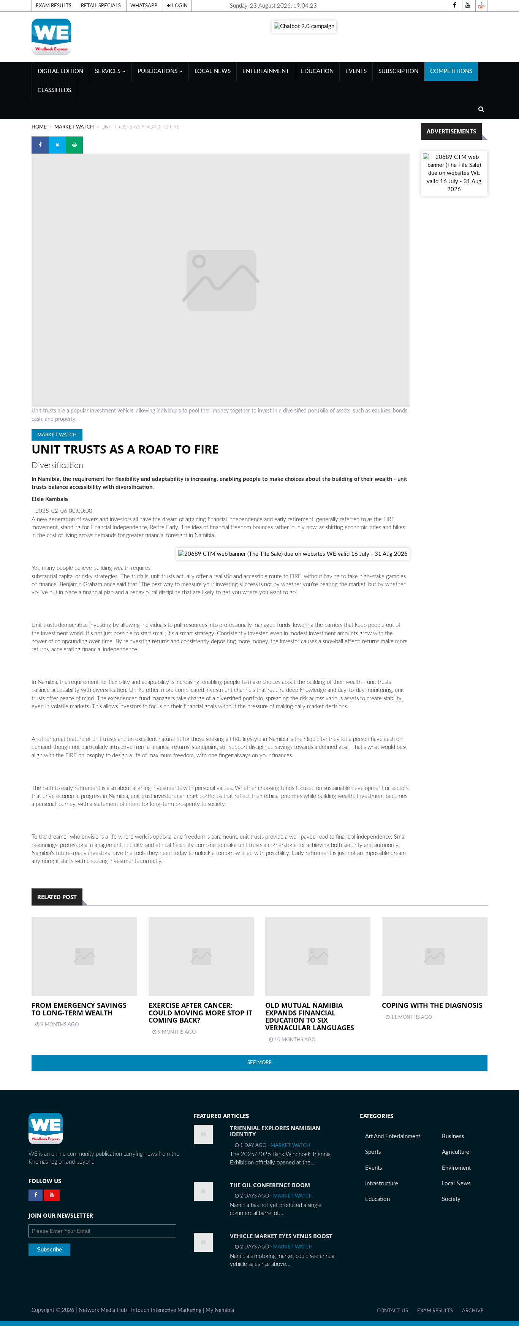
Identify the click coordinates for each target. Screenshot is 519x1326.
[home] (103, 37)
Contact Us (392, 1311)
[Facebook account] (454, 5)
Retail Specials (101, 5)
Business (453, 1136)
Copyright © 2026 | (55, 1310)
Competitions (451, 71)
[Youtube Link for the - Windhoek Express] (52, 1195)
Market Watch (74, 127)
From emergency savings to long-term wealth (79, 1009)
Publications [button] (158, 71)
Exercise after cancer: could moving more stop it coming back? (200, 1013)
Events (356, 71)
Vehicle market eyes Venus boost (281, 1236)
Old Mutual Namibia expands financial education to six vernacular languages (309, 1016)
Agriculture (455, 1152)
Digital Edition (60, 71)
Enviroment (456, 1168)
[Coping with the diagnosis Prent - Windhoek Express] (434, 956)
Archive (473, 1311)
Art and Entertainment (392, 1136)
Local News (213, 71)
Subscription (398, 71)
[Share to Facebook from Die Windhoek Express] (40, 145)
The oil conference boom (270, 1185)
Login (179, 5)
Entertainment (265, 71)
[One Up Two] (481, 5)
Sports (373, 1152)
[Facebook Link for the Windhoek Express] (35, 1195)
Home (39, 127)
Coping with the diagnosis (432, 1005)
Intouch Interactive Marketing (166, 1310)
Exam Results (53, 5)
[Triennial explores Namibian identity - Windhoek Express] (203, 1134)
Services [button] (108, 71)
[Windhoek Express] (45, 1128)
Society (451, 1199)
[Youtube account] (468, 5)
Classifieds (54, 90)
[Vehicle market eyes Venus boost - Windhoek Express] (203, 1242)
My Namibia (220, 1310)
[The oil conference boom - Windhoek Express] (203, 1191)
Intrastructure (381, 1183)
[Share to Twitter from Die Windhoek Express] (57, 145)
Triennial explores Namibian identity (275, 1131)
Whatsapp (143, 5)
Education (317, 71)
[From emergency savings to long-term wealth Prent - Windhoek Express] (84, 956)
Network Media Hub (103, 1310)
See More (259, 1062)
